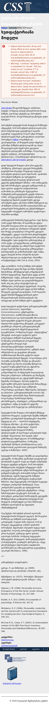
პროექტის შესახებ (8, 649)
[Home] (17, 7)
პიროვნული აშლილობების (13, 160)
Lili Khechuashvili (9, 646)
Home (4, 28)
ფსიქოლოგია (7, 640)
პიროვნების (6, 108)
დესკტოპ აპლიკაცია (12, 683)
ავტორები (23, 649)
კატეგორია (36, 649)
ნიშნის (15, 139)
